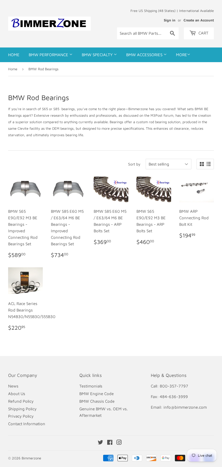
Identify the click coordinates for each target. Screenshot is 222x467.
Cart (202, 33)
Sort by (134, 164)
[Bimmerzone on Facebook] (110, 443)
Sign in (169, 20)
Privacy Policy (21, 416)
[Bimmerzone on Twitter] (100, 443)
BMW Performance (49, 54)
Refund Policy (21, 401)
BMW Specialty (98, 54)
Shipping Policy (22, 408)
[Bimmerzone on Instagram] (119, 443)
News (13, 386)
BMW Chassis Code (97, 401)
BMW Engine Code (96, 393)
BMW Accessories (145, 54)
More (181, 54)
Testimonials (90, 386)
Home (13, 54)
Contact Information (26, 423)
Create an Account (199, 20)
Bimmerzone (31, 458)
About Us (16, 393)
